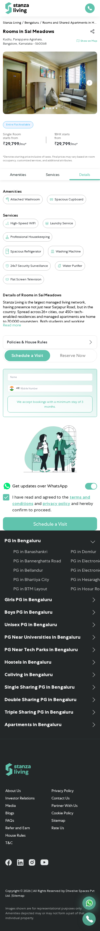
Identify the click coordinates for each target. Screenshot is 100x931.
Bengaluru (32, 22)
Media (10, 805)
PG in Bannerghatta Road (37, 561)
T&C (9, 842)
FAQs (9, 820)
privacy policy (56, 503)
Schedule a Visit (27, 355)
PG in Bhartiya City (31, 579)
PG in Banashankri (30, 551)
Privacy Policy (62, 790)
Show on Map (89, 41)
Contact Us (60, 798)
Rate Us (57, 827)
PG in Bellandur (28, 570)
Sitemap (58, 820)
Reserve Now (73, 355)
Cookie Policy (62, 813)
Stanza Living (12, 22)
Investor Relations (20, 798)
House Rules (15, 835)
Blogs (9, 813)
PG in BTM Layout (30, 589)
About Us (13, 790)
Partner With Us (64, 805)
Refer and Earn (17, 827)
